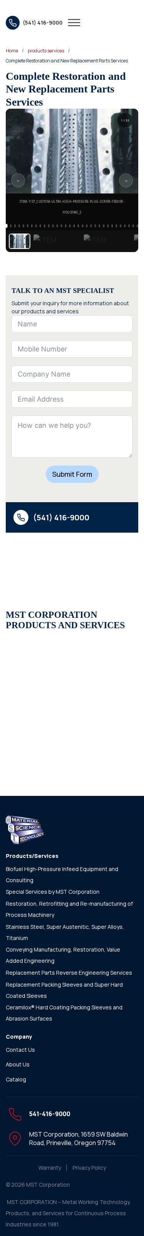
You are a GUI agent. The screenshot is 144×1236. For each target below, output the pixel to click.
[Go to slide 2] (11, 225)
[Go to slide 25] (108, 225)
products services (46, 51)
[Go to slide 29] (125, 225)
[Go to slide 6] (27, 225)
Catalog (16, 1079)
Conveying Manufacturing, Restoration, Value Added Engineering (63, 955)
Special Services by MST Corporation (52, 891)
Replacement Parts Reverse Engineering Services (69, 972)
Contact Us (20, 1049)
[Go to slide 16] (70, 225)
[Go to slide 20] (87, 225)
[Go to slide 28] (120, 225)
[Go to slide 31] (133, 225)
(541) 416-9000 (61, 517)
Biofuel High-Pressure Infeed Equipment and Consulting (62, 874)
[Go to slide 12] (53, 225)
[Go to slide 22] (95, 225)
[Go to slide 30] (129, 225)
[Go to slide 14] (61, 225)
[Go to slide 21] (91, 225)
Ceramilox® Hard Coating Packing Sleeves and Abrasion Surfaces (64, 1013)
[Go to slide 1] (6, 226)
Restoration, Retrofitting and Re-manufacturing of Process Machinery (69, 909)
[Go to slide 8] (36, 225)
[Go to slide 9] (40, 225)
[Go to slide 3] (15, 225)
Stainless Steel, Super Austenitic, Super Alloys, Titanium (65, 932)
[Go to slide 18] (78, 225)
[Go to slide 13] (57, 225)
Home (12, 51)
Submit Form (72, 474)
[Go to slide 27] (116, 225)
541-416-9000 (49, 1114)
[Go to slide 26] (112, 225)
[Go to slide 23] (99, 225)
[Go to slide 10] (44, 225)
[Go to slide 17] (74, 225)
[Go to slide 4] (19, 225)
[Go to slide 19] (82, 225)
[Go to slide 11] (49, 225)
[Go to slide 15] (65, 225)
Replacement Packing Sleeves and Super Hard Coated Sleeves (64, 990)
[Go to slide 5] (23, 225)
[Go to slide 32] (137, 225)
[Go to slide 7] (32, 225)
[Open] (74, 22)
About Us (18, 1064)
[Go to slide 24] (103, 225)
